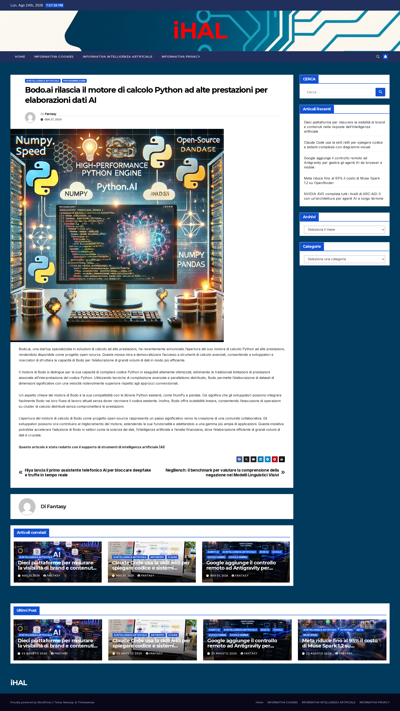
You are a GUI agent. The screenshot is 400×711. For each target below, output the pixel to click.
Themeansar (86, 702)
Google (276, 552)
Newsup (68, 702)
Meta (360, 630)
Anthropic (157, 557)
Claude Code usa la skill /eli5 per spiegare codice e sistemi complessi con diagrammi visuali (151, 568)
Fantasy (50, 114)
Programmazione (74, 81)
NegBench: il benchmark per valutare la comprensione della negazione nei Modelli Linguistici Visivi (222, 472)
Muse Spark (310, 635)
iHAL (200, 30)
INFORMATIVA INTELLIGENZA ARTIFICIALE (117, 57)
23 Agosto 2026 (35, 653)
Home (20, 57)
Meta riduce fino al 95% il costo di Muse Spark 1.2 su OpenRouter (340, 646)
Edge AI (264, 552)
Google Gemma (238, 557)
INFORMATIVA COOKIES (54, 57)
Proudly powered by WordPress (31, 702)
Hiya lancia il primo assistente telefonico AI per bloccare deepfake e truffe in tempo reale (88, 472)
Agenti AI (213, 552)
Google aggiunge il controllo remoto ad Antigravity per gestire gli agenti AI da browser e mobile (343, 162)
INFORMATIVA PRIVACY (181, 57)
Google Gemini (216, 557)
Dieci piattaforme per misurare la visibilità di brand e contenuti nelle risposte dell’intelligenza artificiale (344, 126)
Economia (346, 630)
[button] (378, 57)
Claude (172, 557)
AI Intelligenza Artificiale (42, 81)
